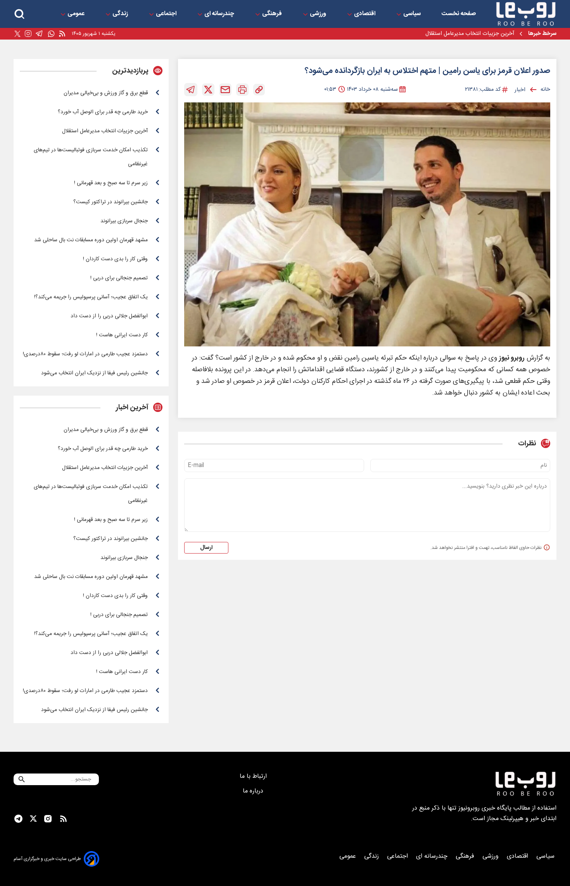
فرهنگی (272, 14)
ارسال (206, 547)
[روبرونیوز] (525, 14)
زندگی (121, 14)
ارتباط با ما (254, 776)
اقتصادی (365, 14)
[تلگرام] (39, 33)
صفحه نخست (459, 14)
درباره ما (254, 791)
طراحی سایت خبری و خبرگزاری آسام (47, 859)
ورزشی (319, 14)
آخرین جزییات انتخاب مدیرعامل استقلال (469, 33)
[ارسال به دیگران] (225, 89)
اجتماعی (167, 14)
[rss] (62, 34)
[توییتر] (17, 34)
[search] (19, 14)
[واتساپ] (51, 33)
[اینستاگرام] (28, 34)
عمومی (76, 14)
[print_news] (242, 89)
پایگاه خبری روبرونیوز (484, 808)
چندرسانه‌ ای (220, 14)
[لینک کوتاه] (259, 89)
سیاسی (412, 14)
